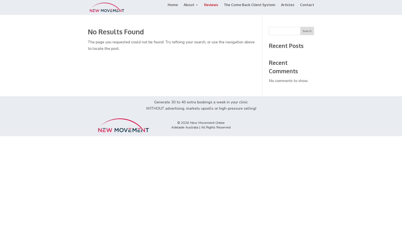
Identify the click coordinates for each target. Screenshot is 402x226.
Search (307, 31)
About (189, 5)
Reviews (211, 5)
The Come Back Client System (249, 5)
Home (173, 5)
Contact (307, 5)
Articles (287, 5)
